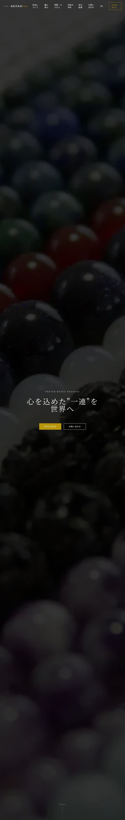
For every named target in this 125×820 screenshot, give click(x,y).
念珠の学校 (70, 6)
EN (101, 6)
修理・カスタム (58, 6)
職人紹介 (46, 6)
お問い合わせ (91, 6)
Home (24, 6)
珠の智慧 (80, 6)
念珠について (35, 6)
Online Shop (115, 6)
